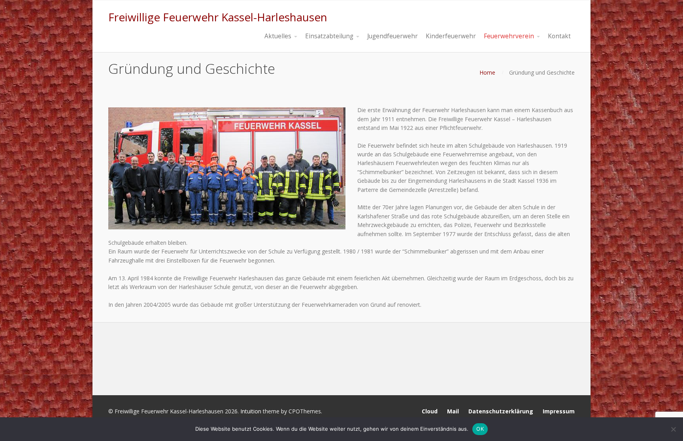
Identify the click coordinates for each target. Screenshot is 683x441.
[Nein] (673, 429)
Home (487, 72)
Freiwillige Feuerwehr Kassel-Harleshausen (217, 16)
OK (480, 429)
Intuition (250, 411)
